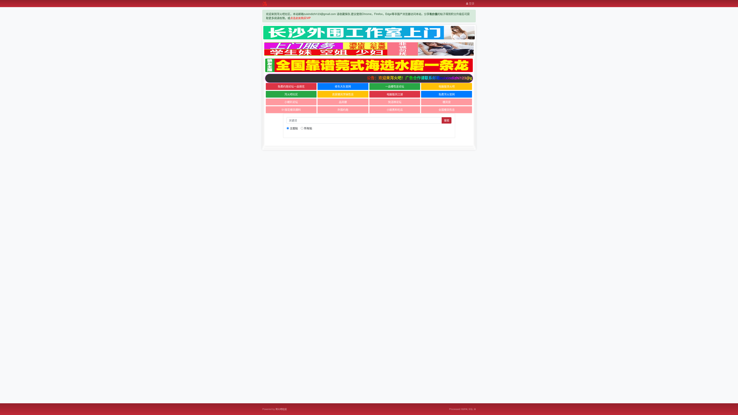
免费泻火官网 (447, 94)
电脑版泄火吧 (447, 86)
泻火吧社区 (291, 94)
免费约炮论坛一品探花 (291, 86)
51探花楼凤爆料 (291, 109)
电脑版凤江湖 (395, 94)
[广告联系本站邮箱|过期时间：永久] (369, 32)
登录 (471, 3)
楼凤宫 (447, 102)
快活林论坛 (394, 102)
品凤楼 (343, 102)
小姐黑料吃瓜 (395, 109)
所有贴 (308, 128)
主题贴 (294, 128)
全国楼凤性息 (447, 109)
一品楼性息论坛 (394, 86)
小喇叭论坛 (291, 102)
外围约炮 (342, 109)
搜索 (446, 120)
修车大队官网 (343, 86)
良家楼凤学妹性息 (343, 94)
